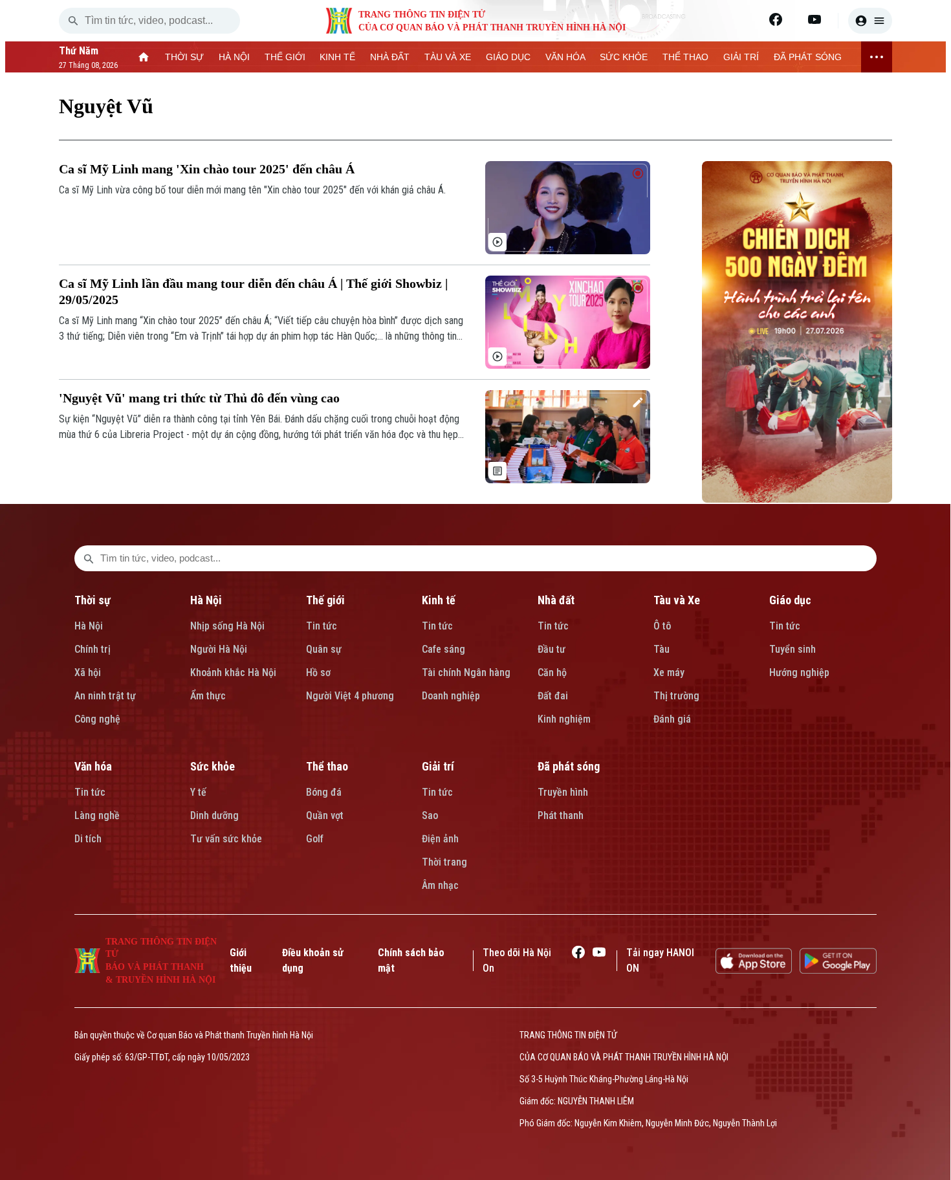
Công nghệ (97, 719)
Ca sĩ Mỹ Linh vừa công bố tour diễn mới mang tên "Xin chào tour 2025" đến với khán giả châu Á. (252, 190)
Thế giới (325, 600)
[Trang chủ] (144, 57)
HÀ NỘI (234, 57)
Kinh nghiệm (564, 719)
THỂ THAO (685, 57)
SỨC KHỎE (624, 57)
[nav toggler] (876, 56)
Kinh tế (438, 600)
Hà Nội (88, 626)
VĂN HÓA (565, 57)
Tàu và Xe (676, 600)
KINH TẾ (337, 57)
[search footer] (88, 558)
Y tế (198, 792)
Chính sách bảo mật (411, 960)
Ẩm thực (208, 696)
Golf (314, 839)
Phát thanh (561, 815)
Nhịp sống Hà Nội (227, 626)
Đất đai (553, 696)
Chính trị (92, 649)
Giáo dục (790, 600)
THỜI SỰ (184, 57)
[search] (73, 20)
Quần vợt (325, 815)
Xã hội (87, 672)
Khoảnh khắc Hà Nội (233, 672)
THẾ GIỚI (285, 57)
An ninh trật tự (105, 696)
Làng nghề (97, 815)
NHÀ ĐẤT (390, 57)
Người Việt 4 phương (350, 696)
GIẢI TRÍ (741, 57)
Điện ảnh (440, 839)
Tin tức (321, 626)
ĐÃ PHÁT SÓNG (808, 57)
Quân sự (324, 649)
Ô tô (662, 626)
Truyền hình (563, 792)
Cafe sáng (443, 649)
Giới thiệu (241, 960)
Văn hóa (93, 766)
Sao (430, 815)
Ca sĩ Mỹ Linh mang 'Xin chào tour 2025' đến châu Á (207, 169)
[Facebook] (775, 19)
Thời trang (444, 862)
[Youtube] (814, 19)
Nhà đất (556, 600)
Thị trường (676, 696)
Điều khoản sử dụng (313, 960)
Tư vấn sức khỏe (226, 839)
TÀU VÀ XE (447, 57)
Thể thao (327, 766)
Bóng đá (324, 792)
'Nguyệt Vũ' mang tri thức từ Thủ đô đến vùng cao (199, 398)
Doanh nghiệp (451, 696)
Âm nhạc (440, 885)
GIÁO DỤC (508, 57)
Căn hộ (552, 672)
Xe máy (668, 672)
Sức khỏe (212, 766)
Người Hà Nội (218, 649)
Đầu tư (551, 649)
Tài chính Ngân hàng (466, 672)
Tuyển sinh (792, 649)
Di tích (88, 839)
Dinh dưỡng (214, 815)
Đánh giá (672, 719)
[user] (870, 21)
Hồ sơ (318, 672)
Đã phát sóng (569, 766)
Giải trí (438, 766)
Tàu (661, 649)
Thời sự (92, 600)
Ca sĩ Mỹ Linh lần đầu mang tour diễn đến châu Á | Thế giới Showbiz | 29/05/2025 (253, 291)
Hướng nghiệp (799, 672)
